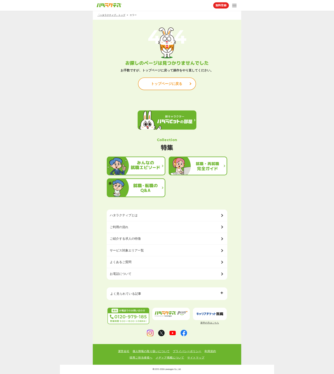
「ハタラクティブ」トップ (111, 15)
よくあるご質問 (120, 262)
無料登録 (221, 5)
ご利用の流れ (119, 227)
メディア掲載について (170, 357)
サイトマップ (195, 357)
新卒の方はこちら (209, 322)
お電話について (120, 274)
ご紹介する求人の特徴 (125, 238)
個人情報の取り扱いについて (151, 351)
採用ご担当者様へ (141, 357)
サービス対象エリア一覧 (127, 250)
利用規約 (210, 351)
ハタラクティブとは (124, 215)
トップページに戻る (166, 84)
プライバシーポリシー (187, 351)
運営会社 (124, 351)
